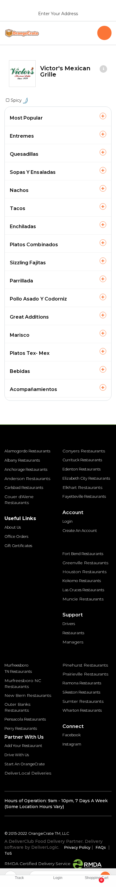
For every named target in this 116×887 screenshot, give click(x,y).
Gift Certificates (18, 545)
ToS (8, 853)
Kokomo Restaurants (81, 580)
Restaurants (73, 633)
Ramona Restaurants (81, 683)
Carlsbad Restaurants (23, 487)
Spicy (17, 100)
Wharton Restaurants (82, 710)
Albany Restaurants (22, 460)
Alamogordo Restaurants (27, 451)
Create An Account (79, 530)
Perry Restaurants (20, 728)
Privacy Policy (77, 847)
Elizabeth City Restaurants (86, 478)
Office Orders (16, 536)
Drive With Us (16, 755)
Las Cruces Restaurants (83, 590)
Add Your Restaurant (23, 745)
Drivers (68, 623)
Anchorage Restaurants (25, 469)
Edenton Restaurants (81, 469)
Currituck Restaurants (82, 460)
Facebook (71, 735)
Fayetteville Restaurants (84, 496)
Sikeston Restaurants (81, 692)
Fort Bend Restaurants (82, 553)
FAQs (100, 847)
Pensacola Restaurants (25, 719)
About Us (12, 527)
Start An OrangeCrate (24, 764)
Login (67, 521)
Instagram (71, 744)
